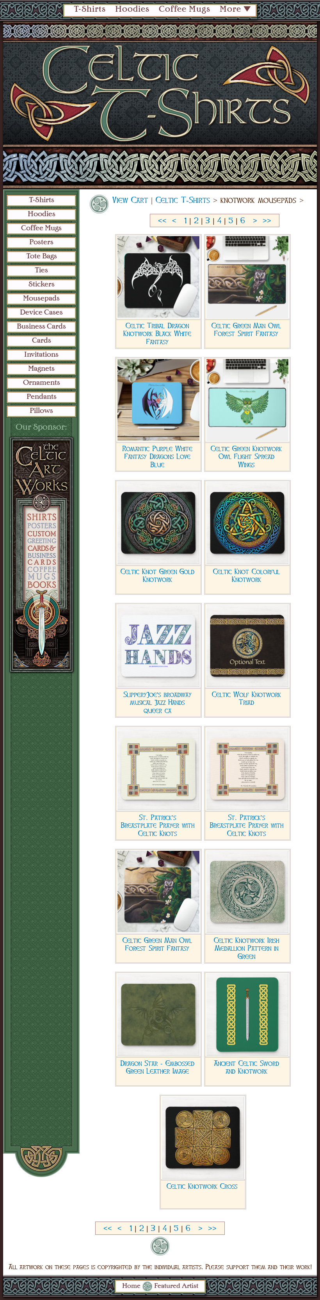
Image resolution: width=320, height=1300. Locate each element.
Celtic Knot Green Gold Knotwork (157, 576)
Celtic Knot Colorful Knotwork (246, 576)
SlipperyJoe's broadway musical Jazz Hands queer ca (157, 702)
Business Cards (41, 326)
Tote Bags (41, 256)
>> (267, 221)
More (230, 9)
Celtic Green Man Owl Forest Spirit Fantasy (246, 330)
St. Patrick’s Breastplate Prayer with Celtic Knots (157, 825)
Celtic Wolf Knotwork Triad (246, 699)
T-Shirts (90, 9)
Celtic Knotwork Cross (202, 1186)
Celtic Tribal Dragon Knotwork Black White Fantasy (157, 334)
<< (162, 221)
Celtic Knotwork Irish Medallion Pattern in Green (246, 948)
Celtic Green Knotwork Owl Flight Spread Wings (246, 457)
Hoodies (132, 9)
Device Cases (41, 312)
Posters (41, 242)
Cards (41, 340)
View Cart (130, 200)
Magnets (41, 368)
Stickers (41, 284)
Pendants (42, 396)
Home (131, 1286)
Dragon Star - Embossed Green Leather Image (157, 1067)
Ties (41, 270)
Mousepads (41, 298)
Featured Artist (176, 1286)
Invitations (41, 354)
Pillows (41, 410)
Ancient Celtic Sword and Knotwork (246, 1067)
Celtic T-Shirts (183, 200)
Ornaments (41, 382)
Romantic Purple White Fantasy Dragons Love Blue (157, 457)
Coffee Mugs (184, 9)
